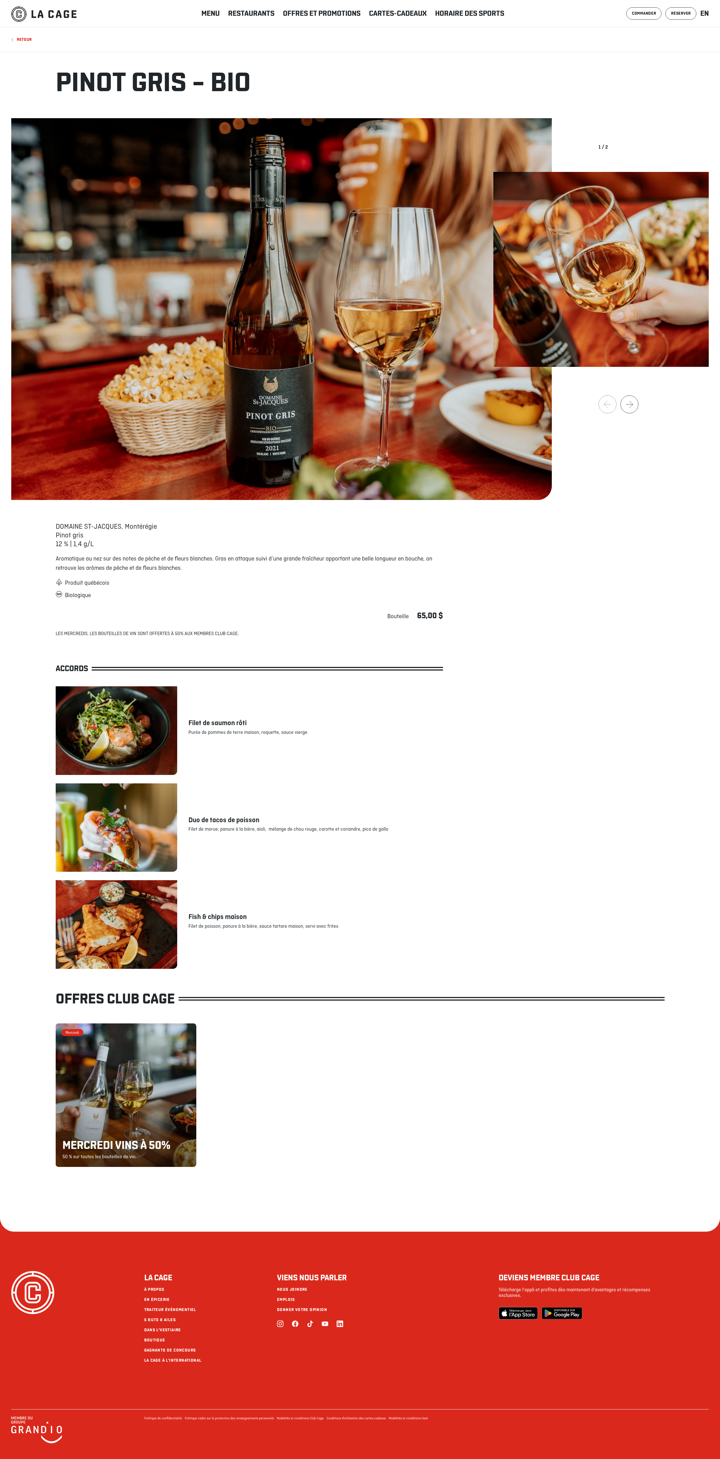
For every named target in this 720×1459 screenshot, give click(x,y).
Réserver (681, 13)
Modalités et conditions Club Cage (300, 1418)
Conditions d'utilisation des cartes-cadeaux (356, 1418)
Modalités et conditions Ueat (408, 1418)
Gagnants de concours (170, 1350)
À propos (154, 1289)
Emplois (286, 1299)
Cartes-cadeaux (398, 13)
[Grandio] (36, 1442)
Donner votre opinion (302, 1309)
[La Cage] (43, 13)
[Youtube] (325, 1324)
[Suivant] (629, 404)
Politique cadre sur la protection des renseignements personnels (229, 1418)
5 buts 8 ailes (160, 1319)
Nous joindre (292, 1289)
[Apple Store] (519, 1313)
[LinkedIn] (340, 1324)
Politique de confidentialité (163, 1418)
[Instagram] (280, 1324)
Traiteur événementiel (170, 1309)
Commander (644, 13)
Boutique (154, 1340)
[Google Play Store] (562, 1313)
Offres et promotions (322, 13)
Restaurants (251, 13)
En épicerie (157, 1299)
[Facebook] (295, 1324)
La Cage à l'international (173, 1360)
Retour (24, 39)
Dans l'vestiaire (162, 1330)
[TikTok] (310, 1324)
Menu (210, 13)
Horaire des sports (469, 13)
